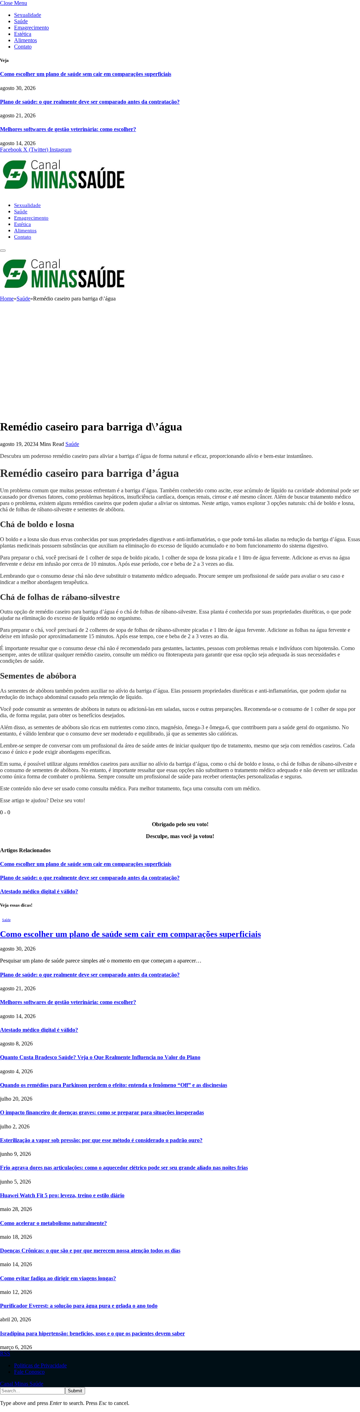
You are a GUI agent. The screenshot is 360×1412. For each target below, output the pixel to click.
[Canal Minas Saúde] (63, 193)
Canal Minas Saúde (21, 1384)
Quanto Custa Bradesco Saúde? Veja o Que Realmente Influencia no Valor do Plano (100, 1057)
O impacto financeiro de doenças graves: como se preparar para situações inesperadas (102, 1112)
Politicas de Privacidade (40, 1365)
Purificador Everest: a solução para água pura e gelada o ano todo (79, 1306)
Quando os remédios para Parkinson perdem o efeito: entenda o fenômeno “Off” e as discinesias (113, 1085)
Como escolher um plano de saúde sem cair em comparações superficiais (85, 74)
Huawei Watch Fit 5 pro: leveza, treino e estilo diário (62, 1195)
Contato (23, 47)
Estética (22, 34)
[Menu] (3, 251)
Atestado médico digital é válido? (39, 891)
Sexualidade (27, 15)
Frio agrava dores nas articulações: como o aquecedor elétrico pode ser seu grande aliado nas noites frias (124, 1168)
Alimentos (25, 40)
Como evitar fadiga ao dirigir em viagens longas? (58, 1278)
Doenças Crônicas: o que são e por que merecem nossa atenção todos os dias (90, 1251)
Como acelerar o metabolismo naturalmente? (53, 1223)
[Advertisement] (180, 363)
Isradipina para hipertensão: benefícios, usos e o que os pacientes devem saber (92, 1333)
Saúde (21, 21)
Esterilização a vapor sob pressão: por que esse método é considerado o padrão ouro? (101, 1140)
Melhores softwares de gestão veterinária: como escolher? (68, 129)
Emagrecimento (31, 28)
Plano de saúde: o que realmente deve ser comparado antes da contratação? (90, 102)
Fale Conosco (29, 1372)
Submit (75, 1390)
